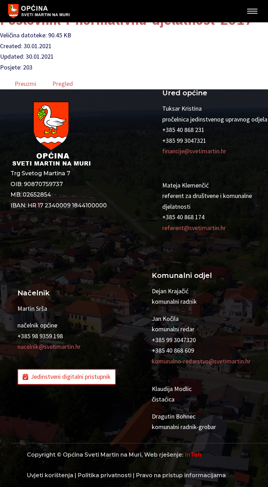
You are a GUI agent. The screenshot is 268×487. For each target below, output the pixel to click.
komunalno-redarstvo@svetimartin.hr (201, 361)
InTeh (193, 454)
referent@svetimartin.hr (194, 228)
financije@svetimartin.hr (194, 151)
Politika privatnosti (105, 475)
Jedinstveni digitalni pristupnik (71, 376)
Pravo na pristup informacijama (181, 475)
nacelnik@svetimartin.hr (49, 346)
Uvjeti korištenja (50, 475)
